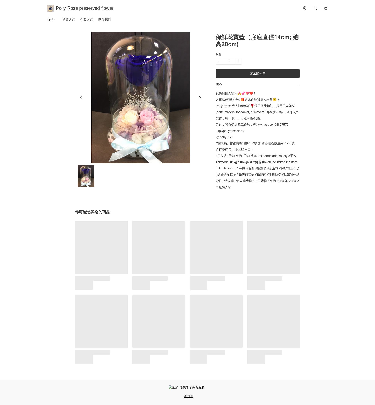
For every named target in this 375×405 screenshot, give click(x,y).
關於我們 (104, 19)
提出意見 (188, 396)
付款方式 (86, 19)
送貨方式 (68, 19)
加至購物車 (258, 73)
